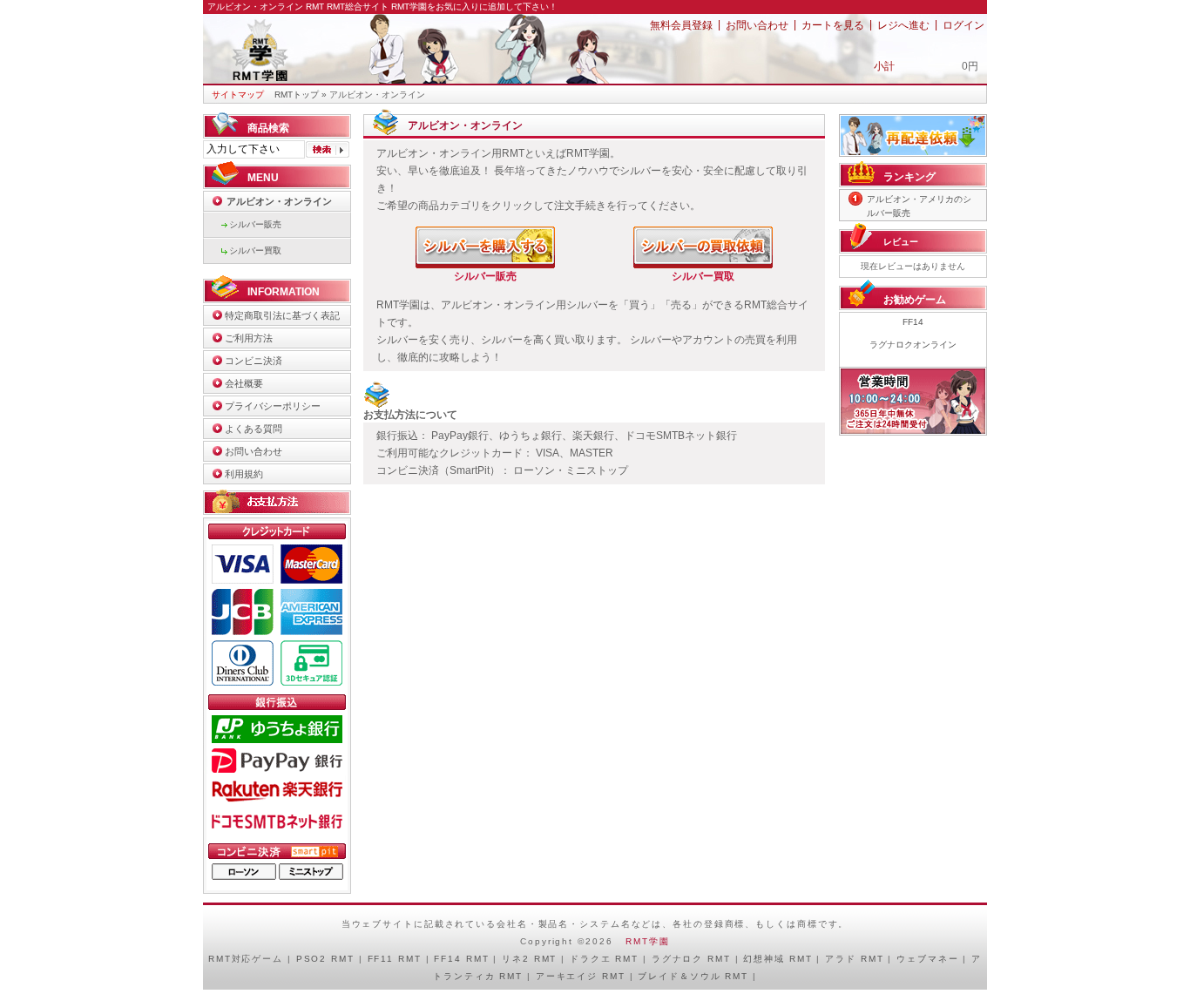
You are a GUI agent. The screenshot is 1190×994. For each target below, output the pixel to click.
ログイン (963, 25)
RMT (220, 959)
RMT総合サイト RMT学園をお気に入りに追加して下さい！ (442, 6)
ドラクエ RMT (604, 959)
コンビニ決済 (253, 360)
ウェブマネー (927, 959)
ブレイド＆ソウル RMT (693, 976)
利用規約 (244, 474)
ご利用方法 (249, 338)
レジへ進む (903, 25)
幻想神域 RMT (777, 959)
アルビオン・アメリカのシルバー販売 (919, 206)
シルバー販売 (255, 224)
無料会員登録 (681, 25)
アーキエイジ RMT (580, 976)
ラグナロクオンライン (913, 344)
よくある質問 (253, 428)
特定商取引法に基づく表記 (282, 315)
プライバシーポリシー (273, 406)
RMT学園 (647, 941)
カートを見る (832, 25)
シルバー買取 (255, 250)
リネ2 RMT (529, 959)
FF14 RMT (461, 959)
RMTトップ (296, 94)
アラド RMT (854, 959)
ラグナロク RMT (691, 959)
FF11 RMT (395, 959)
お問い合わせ (757, 25)
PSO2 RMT (325, 959)
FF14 (913, 322)
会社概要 (244, 383)
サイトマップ (238, 94)
